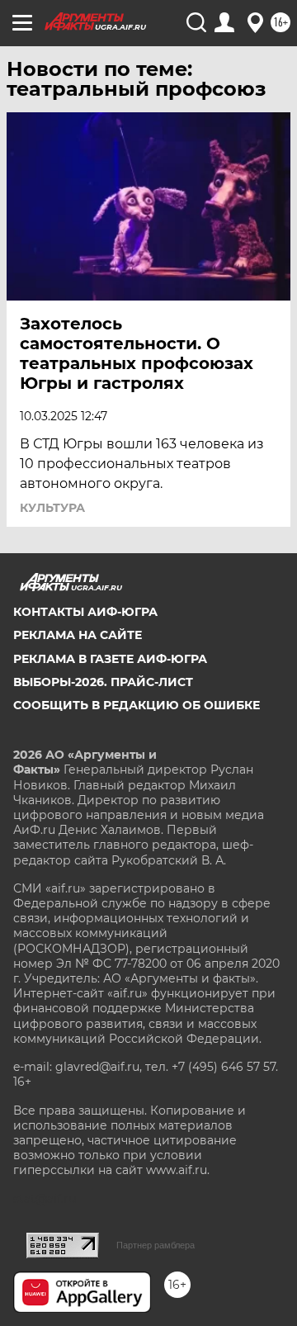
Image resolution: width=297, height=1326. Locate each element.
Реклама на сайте (77, 634)
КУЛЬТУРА (52, 508)
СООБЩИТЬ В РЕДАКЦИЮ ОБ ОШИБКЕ (136, 705)
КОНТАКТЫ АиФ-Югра (85, 611)
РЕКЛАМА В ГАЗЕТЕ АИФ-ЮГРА (110, 658)
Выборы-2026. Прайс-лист (103, 682)
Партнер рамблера (155, 1245)
